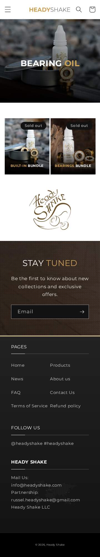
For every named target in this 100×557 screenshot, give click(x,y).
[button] (7, 9)
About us (60, 378)
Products (60, 365)
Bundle (27, 166)
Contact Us (62, 392)
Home (18, 365)
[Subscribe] (82, 312)
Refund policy (65, 405)
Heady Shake (55, 544)
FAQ (16, 392)
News (17, 378)
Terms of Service (29, 405)
